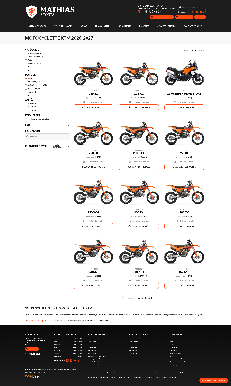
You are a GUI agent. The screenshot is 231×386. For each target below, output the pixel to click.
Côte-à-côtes (92, 347)
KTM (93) (32, 78)
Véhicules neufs (37, 26)
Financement (102, 26)
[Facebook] (193, 12)
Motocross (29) (34, 53)
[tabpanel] (68, 347)
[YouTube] (200, 12)
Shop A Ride (41, 372)
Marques (144, 26)
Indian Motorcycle (94, 362)
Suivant (148, 298)
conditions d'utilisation (153, 377)
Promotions (124, 26)
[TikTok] (204, 12)
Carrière (172, 344)
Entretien (173, 356)
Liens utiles (176, 334)
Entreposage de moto (177, 365)
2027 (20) (32, 103)
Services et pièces (166, 26)
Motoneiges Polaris (94, 359)
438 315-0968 (152, 11)
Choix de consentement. (170, 377)
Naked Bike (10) (34, 63)
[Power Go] (52, 376)
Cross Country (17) (35, 56)
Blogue (172, 342)
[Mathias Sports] (50, 11)
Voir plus (28, 70)
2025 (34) (32, 110)
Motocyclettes (92, 342)
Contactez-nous (193, 26)
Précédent (130, 298)
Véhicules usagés (63, 26)
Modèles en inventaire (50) (39, 119)
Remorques (92, 353)
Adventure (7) (33, 67)
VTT (89, 344)
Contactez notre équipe (34, 320)
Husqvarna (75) (34, 88)
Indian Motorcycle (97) (37, 85)
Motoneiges (92, 350)
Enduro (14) (32, 60)
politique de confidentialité (133, 377)
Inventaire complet (94, 339)
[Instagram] (196, 12)
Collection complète (94, 365)
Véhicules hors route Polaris (97, 356)
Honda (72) (32, 92)
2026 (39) (32, 107)
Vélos (84, 26)
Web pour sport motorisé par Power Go (66, 369)
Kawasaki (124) (34, 81)
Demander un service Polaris (179, 362)
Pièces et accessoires (177, 359)
